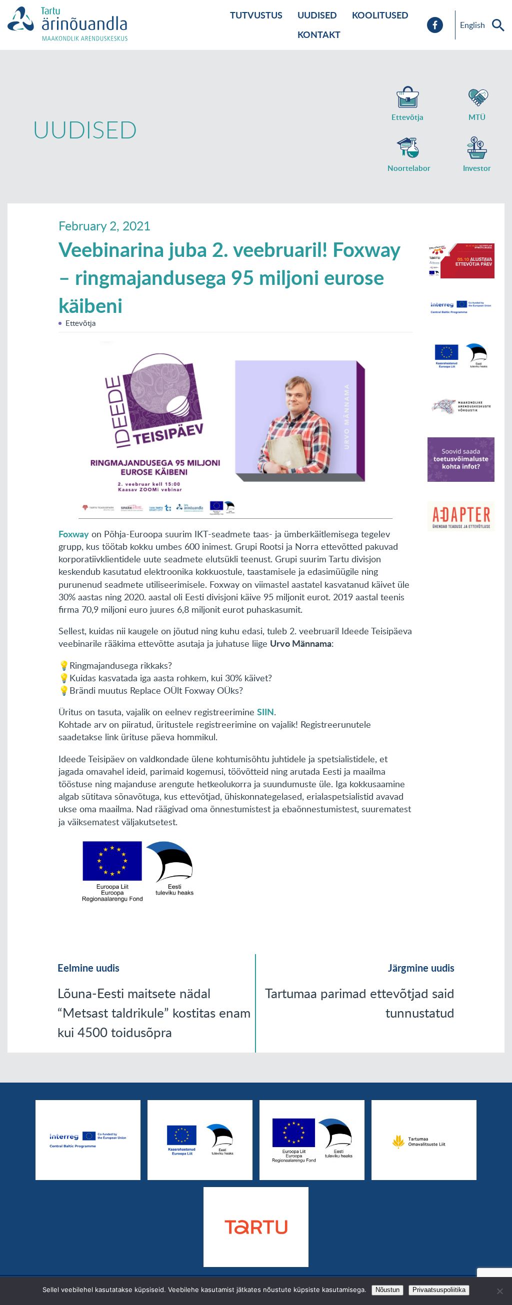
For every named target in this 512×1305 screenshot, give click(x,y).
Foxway (73, 533)
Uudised (317, 14)
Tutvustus (256, 14)
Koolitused (380, 14)
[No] (499, 1291)
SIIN (265, 711)
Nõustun (388, 1290)
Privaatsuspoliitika (439, 1290)
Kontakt (319, 34)
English (472, 24)
